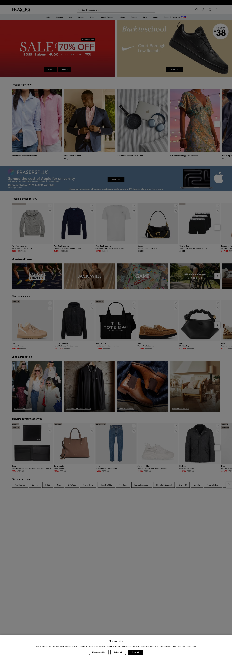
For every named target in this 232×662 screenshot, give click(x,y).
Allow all (135, 652)
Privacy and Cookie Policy (186, 646)
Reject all (118, 652)
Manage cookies (98, 652)
